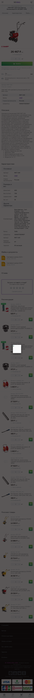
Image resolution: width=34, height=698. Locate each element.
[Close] (21, 344)
